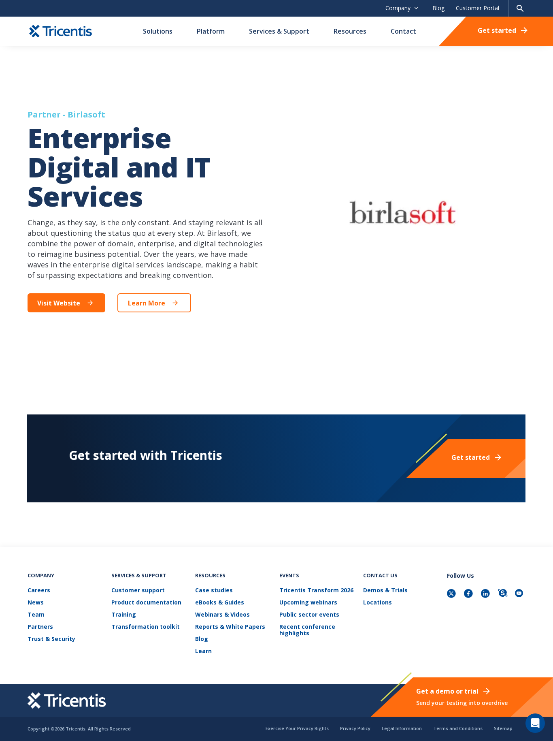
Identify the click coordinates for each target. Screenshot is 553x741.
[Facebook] (469, 594)
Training (123, 614)
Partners (40, 627)
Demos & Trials (385, 590)
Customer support (138, 590)
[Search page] (520, 8)
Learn (203, 651)
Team (36, 614)
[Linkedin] (486, 594)
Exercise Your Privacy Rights (297, 728)
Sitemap (503, 728)
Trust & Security (51, 639)
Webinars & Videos (222, 614)
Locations (377, 602)
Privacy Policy (355, 728)
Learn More (146, 303)
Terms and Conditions (458, 728)
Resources (350, 31)
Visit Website (58, 303)
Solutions (157, 31)
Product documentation (146, 602)
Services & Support (279, 31)
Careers (39, 590)
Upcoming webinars (308, 602)
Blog (438, 8)
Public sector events (309, 614)
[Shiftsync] (503, 594)
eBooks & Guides (219, 602)
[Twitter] (452, 594)
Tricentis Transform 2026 (316, 590)
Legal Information (402, 728)
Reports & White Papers (230, 627)
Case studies (214, 590)
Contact (403, 31)
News (36, 602)
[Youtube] (520, 594)
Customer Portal (477, 8)
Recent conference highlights (307, 630)
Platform (211, 31)
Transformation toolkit (145, 627)
